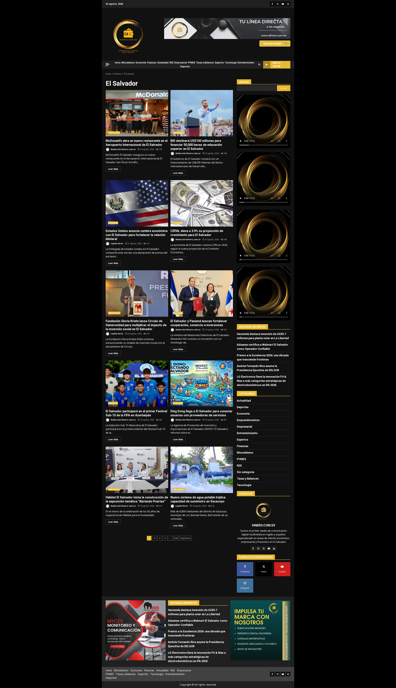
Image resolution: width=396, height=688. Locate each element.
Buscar (244, 82)
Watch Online (276, 64)
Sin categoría (245, 472)
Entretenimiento (246, 62)
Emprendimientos (248, 420)
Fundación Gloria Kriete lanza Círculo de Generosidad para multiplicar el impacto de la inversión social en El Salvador (137, 293)
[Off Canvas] (107, 64)
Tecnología (231, 62)
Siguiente (185, 538)
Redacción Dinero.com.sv (123, 149)
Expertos (219, 62)
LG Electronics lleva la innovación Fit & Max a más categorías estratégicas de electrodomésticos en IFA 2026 (261, 381)
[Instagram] (258, 548)
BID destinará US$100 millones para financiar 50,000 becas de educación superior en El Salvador (201, 113)
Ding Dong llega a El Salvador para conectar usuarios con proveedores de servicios (201, 383)
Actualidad (162, 62)
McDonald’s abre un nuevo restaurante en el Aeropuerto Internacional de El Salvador (137, 113)
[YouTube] (269, 548)
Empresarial (180, 62)
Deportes (185, 66)
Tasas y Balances (205, 62)
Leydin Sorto (116, 243)
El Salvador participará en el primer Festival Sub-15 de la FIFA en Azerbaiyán (137, 383)
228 (176, 538)
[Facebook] (253, 548)
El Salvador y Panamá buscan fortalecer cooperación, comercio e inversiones (201, 293)
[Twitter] (263, 548)
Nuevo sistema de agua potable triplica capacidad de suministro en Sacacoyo (201, 470)
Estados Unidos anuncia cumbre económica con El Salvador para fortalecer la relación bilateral (137, 203)
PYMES (191, 62)
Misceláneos (128, 62)
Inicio (118, 62)
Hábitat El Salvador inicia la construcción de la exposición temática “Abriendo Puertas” (137, 470)
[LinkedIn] (274, 548)
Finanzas (151, 62)
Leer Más (113, 168)
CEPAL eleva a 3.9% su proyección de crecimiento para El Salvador (201, 203)
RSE (171, 62)
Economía (141, 62)
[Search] (259, 65)
